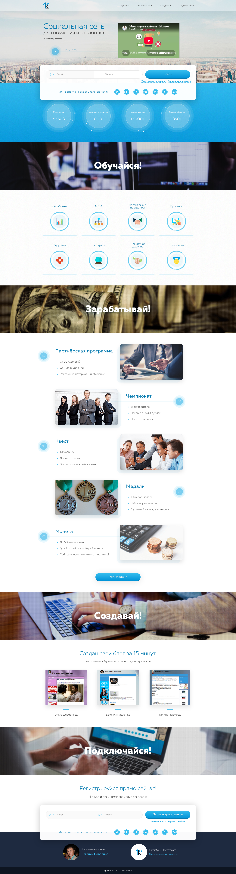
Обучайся (124, 6)
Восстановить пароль (153, 81)
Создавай (165, 6)
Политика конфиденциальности (163, 854)
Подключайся (186, 6)
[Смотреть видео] (55, 51)
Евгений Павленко (95, 854)
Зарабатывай (145, 6)
